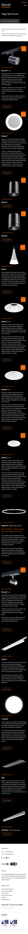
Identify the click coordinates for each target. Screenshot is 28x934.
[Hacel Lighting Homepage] (6, 5)
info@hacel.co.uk (10, 854)
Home (2, 21)
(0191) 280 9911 (9, 852)
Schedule (24, 2)
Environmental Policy (6, 895)
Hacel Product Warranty (7, 889)
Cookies (3, 897)
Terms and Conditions (7, 891)
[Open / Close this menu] (25, 5)
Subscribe (4, 914)
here (22, 35)
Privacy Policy (5, 893)
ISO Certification (5, 899)
